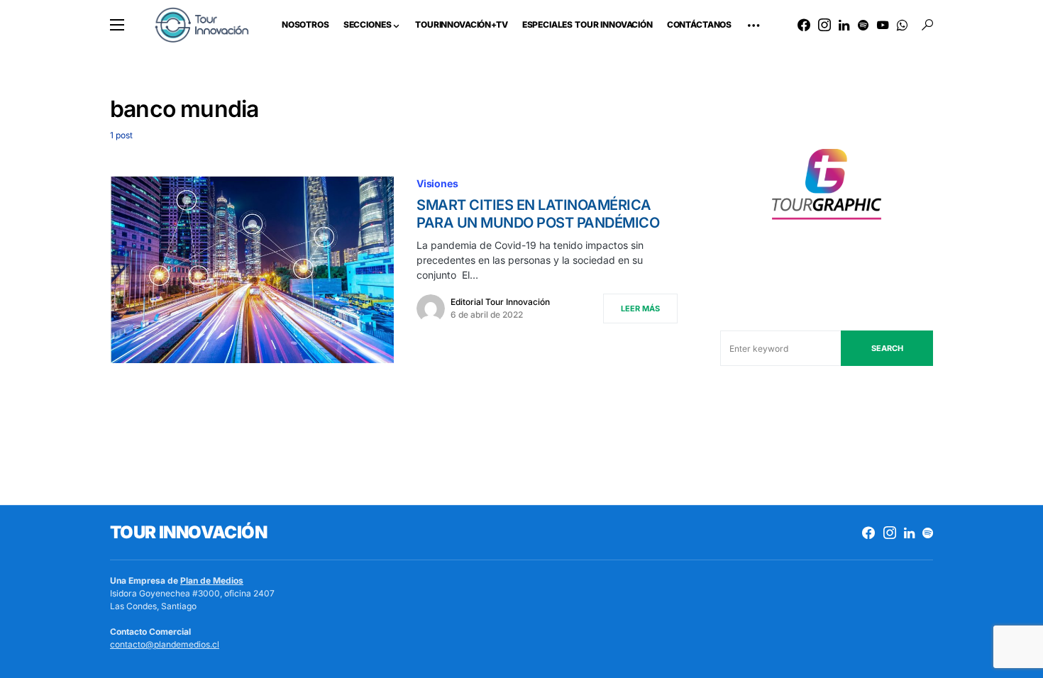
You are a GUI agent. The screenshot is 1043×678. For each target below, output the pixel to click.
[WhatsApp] (902, 24)
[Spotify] (863, 24)
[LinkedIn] (844, 24)
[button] (117, 24)
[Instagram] (824, 24)
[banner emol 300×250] (826, 188)
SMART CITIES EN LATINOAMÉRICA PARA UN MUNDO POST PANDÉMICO (537, 213)
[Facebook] (804, 24)
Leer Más (640, 308)
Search (887, 348)
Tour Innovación (188, 532)
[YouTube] (882, 24)
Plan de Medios (211, 580)
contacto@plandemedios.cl (164, 644)
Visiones (437, 183)
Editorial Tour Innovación (500, 301)
